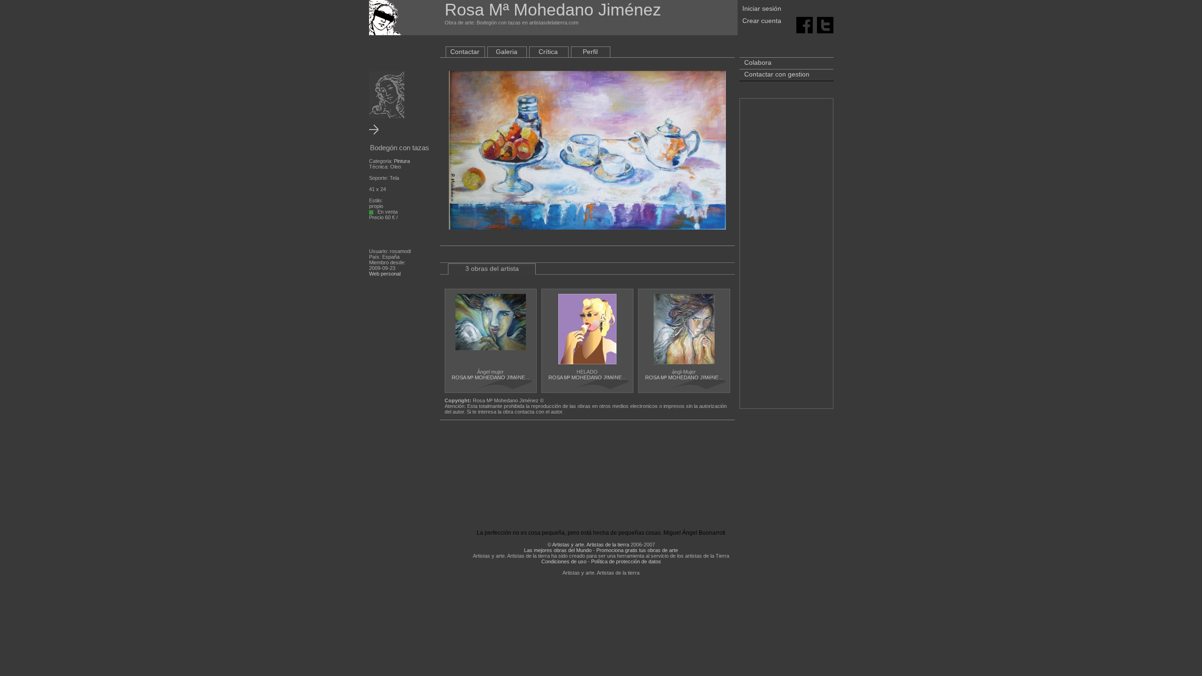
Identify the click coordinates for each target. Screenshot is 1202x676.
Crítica (548, 51)
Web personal (385, 274)
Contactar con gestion (776, 74)
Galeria (506, 51)
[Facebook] (804, 24)
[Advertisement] (786, 258)
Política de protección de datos (626, 561)
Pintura (402, 161)
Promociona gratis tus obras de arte (637, 550)
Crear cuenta (761, 20)
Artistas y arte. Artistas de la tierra (590, 544)
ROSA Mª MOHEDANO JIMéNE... (490, 377)
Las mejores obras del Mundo (558, 550)
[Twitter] (825, 24)
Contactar (464, 51)
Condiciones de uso (563, 561)
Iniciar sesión (761, 8)
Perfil (590, 51)
